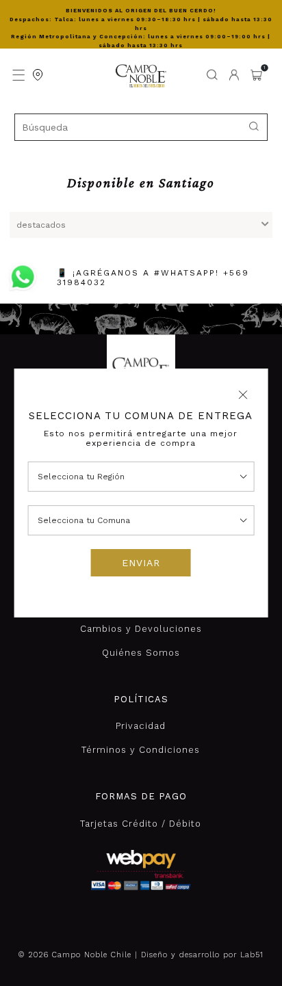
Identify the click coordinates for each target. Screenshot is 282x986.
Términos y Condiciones (140, 750)
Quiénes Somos (141, 653)
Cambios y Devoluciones (141, 629)
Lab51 (252, 954)
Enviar (141, 562)
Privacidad (141, 726)
